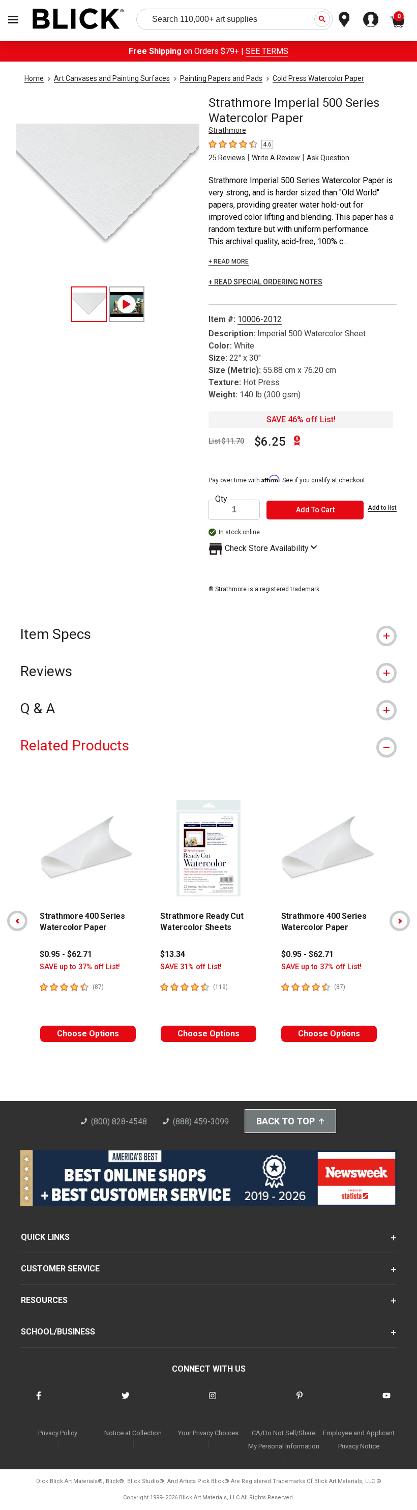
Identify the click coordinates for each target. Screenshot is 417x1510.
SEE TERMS (267, 51)
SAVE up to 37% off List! (80, 967)
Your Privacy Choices (208, 1433)
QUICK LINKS (45, 1237)
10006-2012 (259, 319)
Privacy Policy (57, 1433)
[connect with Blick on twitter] (125, 1402)
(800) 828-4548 (119, 1121)
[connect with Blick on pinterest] (299, 1402)
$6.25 (270, 441)
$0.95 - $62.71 (66, 954)
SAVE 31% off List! (191, 967)
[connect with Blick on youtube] (386, 1402)
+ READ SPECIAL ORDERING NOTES (265, 282)
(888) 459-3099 (201, 1121)
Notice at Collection (133, 1433)
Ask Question (328, 158)
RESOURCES (44, 1300)
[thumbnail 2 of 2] (126, 304)
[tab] (208, 634)
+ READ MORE (228, 261)
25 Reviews (226, 158)
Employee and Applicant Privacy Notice (359, 1439)
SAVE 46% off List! (301, 419)
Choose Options (88, 1033)
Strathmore (227, 130)
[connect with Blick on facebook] (38, 1402)
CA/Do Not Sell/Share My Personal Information (283, 1439)
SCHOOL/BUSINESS (58, 1332)
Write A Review (276, 158)
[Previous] (17, 921)
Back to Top (285, 1121)
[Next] (400, 921)
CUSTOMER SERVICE (60, 1268)
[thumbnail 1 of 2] (89, 304)
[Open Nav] (13, 19)
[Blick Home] (78, 19)
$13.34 (172, 954)
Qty (221, 499)
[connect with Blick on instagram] (212, 1402)
